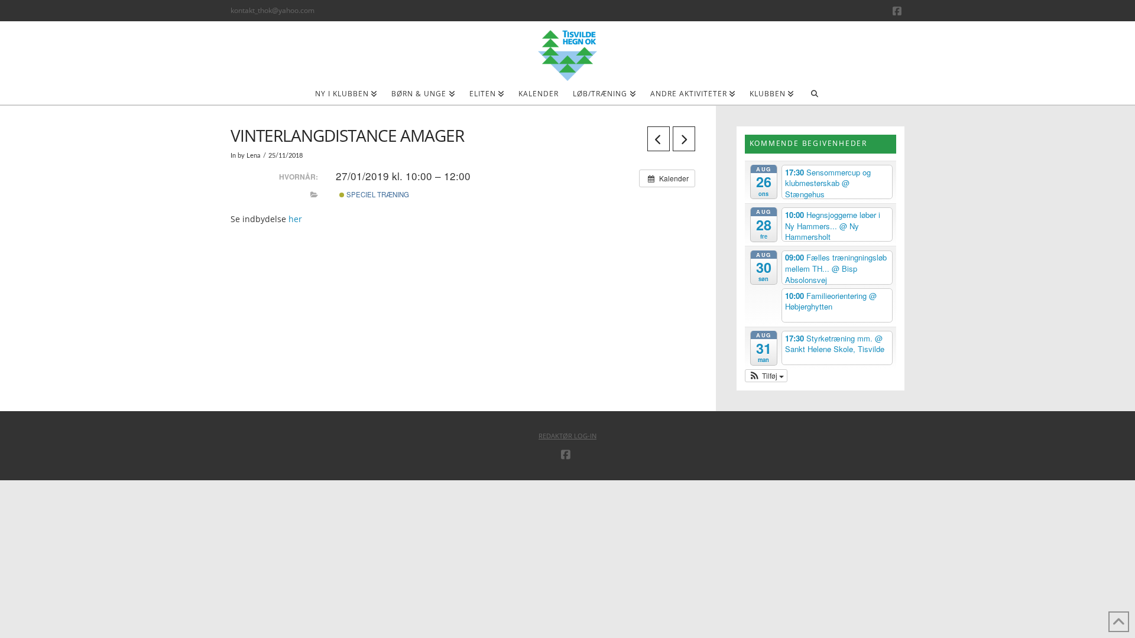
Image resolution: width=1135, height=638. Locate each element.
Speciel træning (377, 194)
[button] (766, 376)
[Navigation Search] (814, 97)
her (294, 218)
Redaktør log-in (567, 435)
